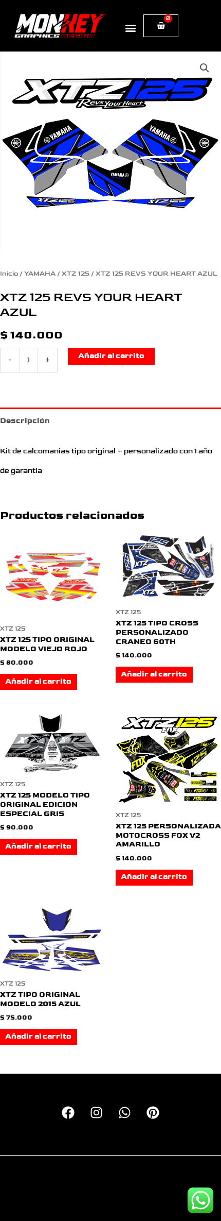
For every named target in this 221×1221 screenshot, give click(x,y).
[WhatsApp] (124, 1112)
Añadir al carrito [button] (38, 681)
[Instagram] (96, 1112)
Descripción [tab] (25, 421)
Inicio (9, 274)
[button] (130, 27)
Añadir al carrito (111, 356)
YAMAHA (40, 274)
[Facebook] (68, 1112)
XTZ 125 (75, 274)
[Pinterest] (152, 1112)
